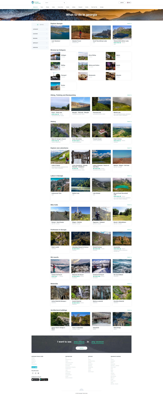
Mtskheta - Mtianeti (114, 383)
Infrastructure (67, 368)
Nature (66, 361)
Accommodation (68, 364)
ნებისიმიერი (113, 376)
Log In (121, 2)
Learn (66, 370)
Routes (47, 7)
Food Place (67, 365)
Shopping (90, 365)
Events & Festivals (68, 377)
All (65, 358)
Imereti (112, 379)
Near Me (42, 24)
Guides (67, 7)
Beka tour (112, 377)
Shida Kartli (113, 364)
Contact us (34, 361)
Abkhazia (112, 373)
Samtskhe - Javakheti (115, 365)
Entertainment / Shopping (70, 367)
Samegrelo (113, 361)
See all (129, 23)
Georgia (101, 7)
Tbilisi (112, 371)
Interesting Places (91, 361)
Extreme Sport (91, 371)
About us (33, 359)
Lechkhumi (113, 374)
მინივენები (113, 380)
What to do (35, 7)
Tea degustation (68, 374)
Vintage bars (90, 367)
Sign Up (33, 362)
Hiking (89, 359)
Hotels (53, 7)
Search (81, 348)
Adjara (112, 382)
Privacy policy (34, 364)
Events (86, 7)
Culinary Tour (68, 371)
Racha (112, 370)
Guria (112, 368)
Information (90, 364)
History (89, 370)
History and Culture (69, 362)
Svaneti (112, 359)
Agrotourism (67, 373)
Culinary (89, 362)
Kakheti (112, 362)
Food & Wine (60, 7)
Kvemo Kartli (113, 367)
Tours (42, 7)
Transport (80, 7)
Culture (89, 368)
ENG (129, 2)
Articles (73, 7)
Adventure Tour (68, 359)
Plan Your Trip (94, 7)
